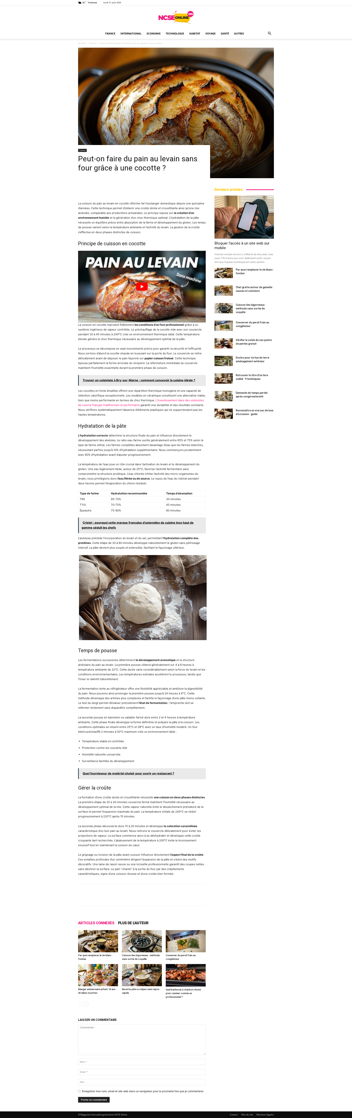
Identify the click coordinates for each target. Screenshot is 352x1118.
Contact (234, 1114)
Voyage (210, 33)
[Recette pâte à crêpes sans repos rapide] (142, 975)
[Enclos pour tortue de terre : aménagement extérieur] (223, 361)
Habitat (194, 33)
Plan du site (247, 1114)
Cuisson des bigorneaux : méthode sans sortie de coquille (251, 308)
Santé (225, 33)
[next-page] (86, 1004)
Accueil (81, 43)
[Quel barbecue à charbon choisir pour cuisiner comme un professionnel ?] (186, 975)
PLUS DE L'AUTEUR (133, 923)
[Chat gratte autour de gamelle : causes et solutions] (223, 290)
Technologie (175, 33)
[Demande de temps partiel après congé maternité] (223, 396)
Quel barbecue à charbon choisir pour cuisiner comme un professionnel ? (183, 993)
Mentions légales (265, 1114)
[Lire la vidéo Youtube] (142, 286)
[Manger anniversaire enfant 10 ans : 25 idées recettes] (98, 975)
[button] (269, 34)
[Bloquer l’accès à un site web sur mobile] (244, 217)
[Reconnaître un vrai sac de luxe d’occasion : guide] (223, 414)
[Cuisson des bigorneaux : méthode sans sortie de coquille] (142, 941)
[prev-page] (80, 1004)
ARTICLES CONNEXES (96, 923)
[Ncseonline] (176, 17)
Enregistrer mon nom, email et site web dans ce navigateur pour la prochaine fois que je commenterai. (143, 1091)
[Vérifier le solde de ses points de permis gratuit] (223, 343)
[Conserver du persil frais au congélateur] (186, 941)
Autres (239, 33)
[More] (218, 898)
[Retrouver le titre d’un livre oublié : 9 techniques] (223, 378)
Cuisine (92, 43)
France (110, 33)
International (131, 33)
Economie (154, 33)
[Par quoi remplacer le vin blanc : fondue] (98, 941)
